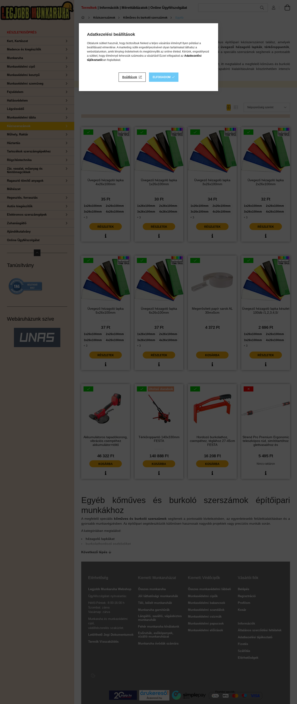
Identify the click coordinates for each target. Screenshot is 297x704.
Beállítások (129, 77)
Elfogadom (162, 77)
